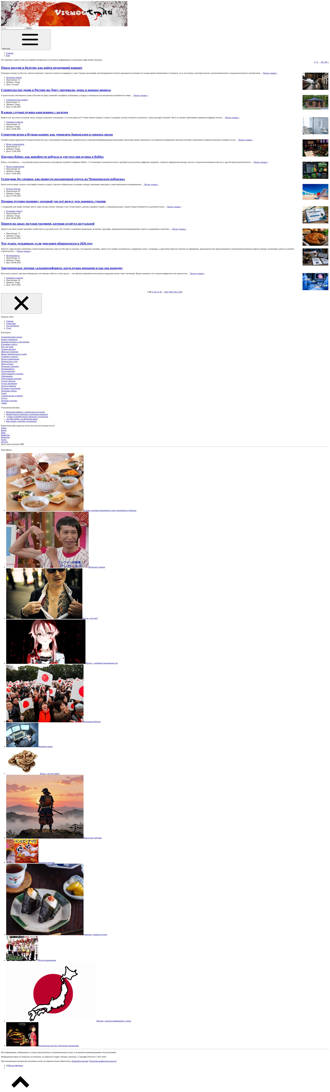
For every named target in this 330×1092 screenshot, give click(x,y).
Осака (3, 439)
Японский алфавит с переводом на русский (25, 412)
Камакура (5, 435)
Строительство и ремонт (17, 100)
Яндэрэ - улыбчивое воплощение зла (101, 663)
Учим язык (11, 323)
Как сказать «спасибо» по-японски (21, 421)
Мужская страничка (10, 366)
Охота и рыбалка (8, 386)
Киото (4, 430)
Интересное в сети (9, 361)
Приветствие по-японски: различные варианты (27, 414)
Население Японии (92, 722)
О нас (8, 328)
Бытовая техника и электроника (15, 342)
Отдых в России (13, 189)
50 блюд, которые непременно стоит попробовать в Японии (110, 510)
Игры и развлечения (15, 144)
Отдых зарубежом (9, 383)
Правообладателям (80, 1061)
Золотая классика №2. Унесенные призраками (58, 1046)
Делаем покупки (8, 349)
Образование (7, 376)
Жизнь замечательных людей (14, 354)
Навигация (6, 49)
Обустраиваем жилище (11, 379)
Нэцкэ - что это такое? (50, 773)
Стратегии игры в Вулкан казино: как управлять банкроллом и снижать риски (57, 134)
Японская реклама (46, 862)
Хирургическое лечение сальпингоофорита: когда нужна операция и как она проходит (62, 268)
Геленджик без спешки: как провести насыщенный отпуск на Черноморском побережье (63, 179)
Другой (4, 442)
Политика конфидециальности (103, 1061)
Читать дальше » (270, 73)
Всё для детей (7, 347)
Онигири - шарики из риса (95, 934)
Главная (9, 321)
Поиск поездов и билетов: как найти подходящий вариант (41, 67)
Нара (3, 433)
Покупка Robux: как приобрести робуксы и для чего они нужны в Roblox (52, 156)
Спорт (4, 393)
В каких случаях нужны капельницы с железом (34, 112)
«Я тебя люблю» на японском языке (22, 419)
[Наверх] (20, 1090)
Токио (3, 428)
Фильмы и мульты (9, 401)
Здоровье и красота (14, 122)
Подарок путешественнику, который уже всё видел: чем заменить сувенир (53, 201)
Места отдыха (7, 364)
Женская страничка (9, 352)
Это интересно (12, 326)
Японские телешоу (97, 567)
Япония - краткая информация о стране (113, 1021)
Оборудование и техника (12, 374)
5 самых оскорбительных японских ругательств (27, 417)
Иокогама (5, 437)
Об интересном (8, 371)
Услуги (4, 398)
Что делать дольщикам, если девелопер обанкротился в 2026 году (47, 243)
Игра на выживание (47, 960)
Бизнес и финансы (9, 339)
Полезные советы (14, 77)
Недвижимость (12, 255)
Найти (28, 28)
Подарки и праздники (10, 388)
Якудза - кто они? (90, 618)
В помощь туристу (14, 211)
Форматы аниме (45, 746)
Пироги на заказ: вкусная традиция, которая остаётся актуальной (47, 223)
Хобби (4, 403)
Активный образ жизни (11, 337)
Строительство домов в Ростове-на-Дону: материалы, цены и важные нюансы (56, 90)
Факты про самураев (93, 838)
